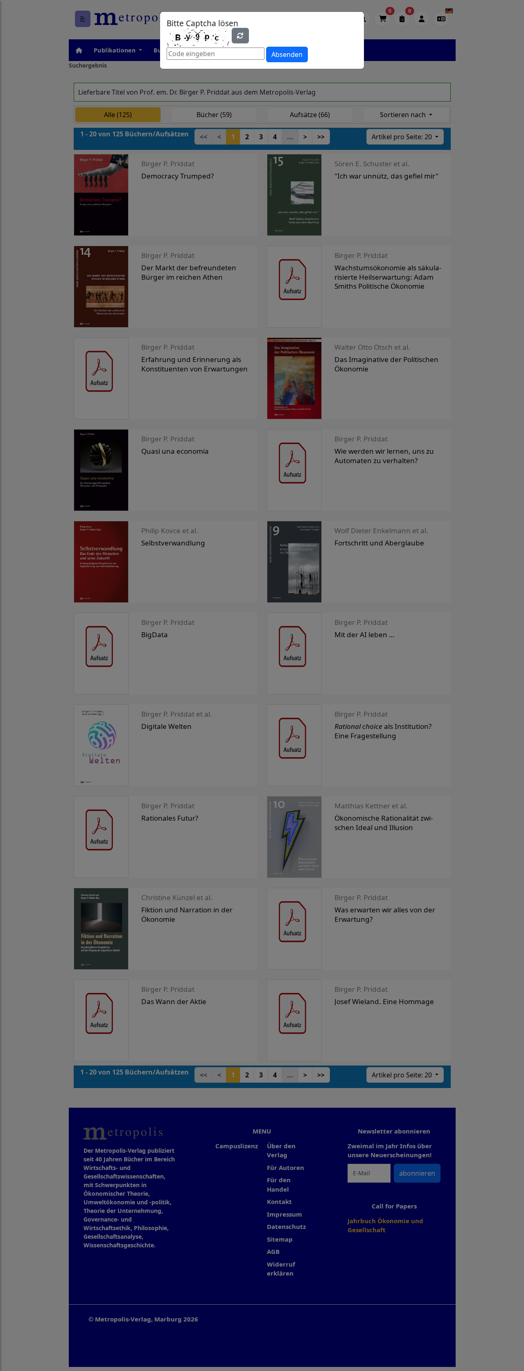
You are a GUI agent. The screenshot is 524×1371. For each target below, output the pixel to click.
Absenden (287, 54)
